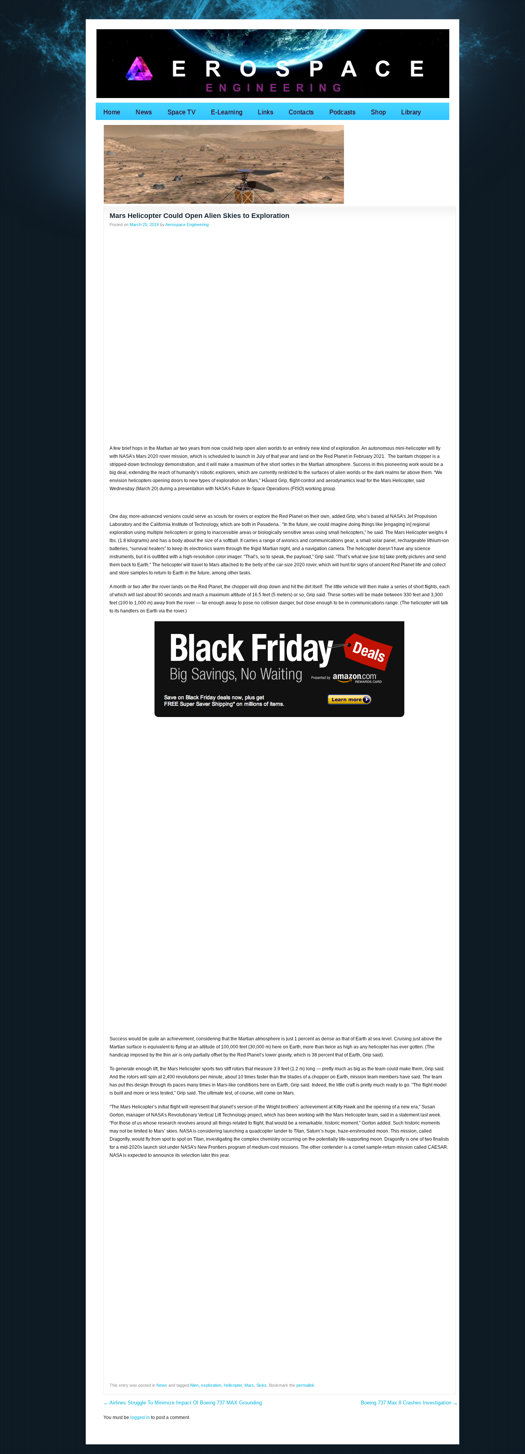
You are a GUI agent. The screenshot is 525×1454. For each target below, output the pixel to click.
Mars (249, 1385)
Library (411, 112)
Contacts (301, 112)
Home (111, 112)
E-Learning (227, 112)
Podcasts (342, 112)
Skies (261, 1385)
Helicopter (233, 1385)
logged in (140, 1417)
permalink (305, 1385)
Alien (194, 1385)
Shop (378, 112)
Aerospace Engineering (187, 224)
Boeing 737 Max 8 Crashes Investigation (409, 1403)
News (144, 112)
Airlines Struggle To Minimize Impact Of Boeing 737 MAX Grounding (182, 1403)
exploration (211, 1385)
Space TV (182, 112)
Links (265, 112)
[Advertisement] (280, 286)
